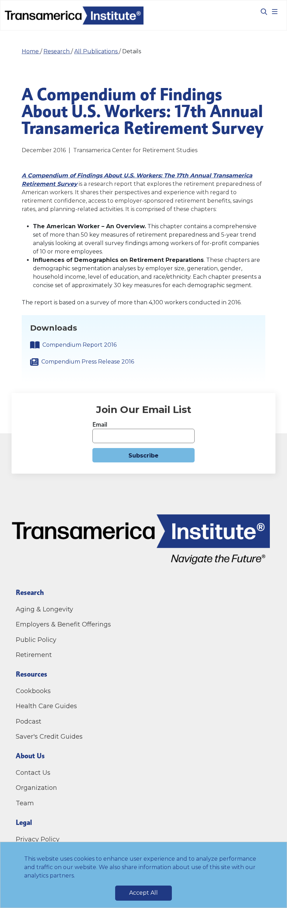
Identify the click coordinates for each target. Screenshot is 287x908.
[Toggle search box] (261, 11)
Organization (36, 788)
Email (99, 424)
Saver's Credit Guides (49, 736)
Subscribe (143, 455)
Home (31, 51)
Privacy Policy (37, 839)
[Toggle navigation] (275, 11)
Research (57, 51)
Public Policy (36, 640)
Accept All (143, 892)
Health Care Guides (46, 706)
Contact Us (34, 773)
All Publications (96, 51)
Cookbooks (33, 691)
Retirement (34, 655)
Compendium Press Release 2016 (87, 361)
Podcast (28, 721)
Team (25, 803)
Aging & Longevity (44, 609)
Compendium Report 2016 (79, 344)
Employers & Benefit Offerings (63, 624)
